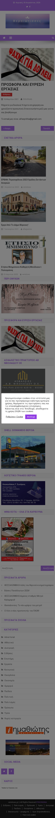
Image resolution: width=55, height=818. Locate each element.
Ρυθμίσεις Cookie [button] (14, 416)
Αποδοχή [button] (31, 417)
